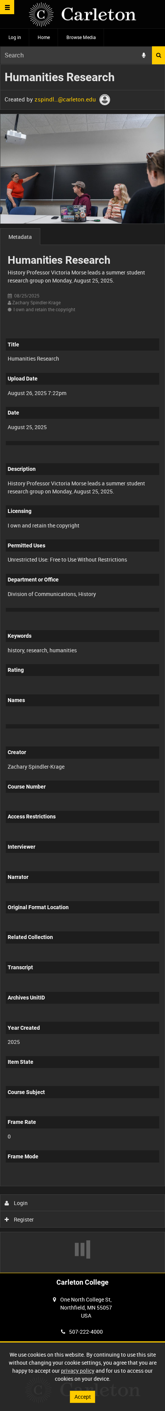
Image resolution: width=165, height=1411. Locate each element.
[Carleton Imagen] (82, 14)
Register (23, 1219)
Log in (14, 37)
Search (158, 55)
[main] (82, 668)
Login (20, 1203)
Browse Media (81, 37)
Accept (82, 1396)
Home (44, 37)
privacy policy (77, 1370)
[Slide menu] (7, 7)
